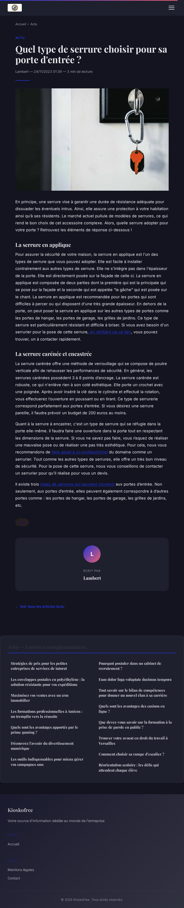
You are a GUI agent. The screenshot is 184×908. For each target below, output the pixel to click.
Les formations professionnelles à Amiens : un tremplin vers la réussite (46, 714)
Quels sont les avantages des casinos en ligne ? (132, 708)
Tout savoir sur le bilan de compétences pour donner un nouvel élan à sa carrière (133, 693)
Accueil (20, 24)
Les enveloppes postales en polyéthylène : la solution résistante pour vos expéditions (48, 682)
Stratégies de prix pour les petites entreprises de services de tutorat (39, 666)
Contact (14, 878)
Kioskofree (20, 809)
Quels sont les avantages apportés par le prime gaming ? (44, 730)
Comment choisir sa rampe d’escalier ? (131, 754)
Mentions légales (21, 870)
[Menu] (171, 8)
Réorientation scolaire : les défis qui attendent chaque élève (129, 767)
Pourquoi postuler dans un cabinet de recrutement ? (130, 666)
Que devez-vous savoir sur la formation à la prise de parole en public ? (135, 725)
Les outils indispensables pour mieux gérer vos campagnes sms (47, 762)
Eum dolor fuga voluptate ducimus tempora (135, 679)
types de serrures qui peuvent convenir (77, 484)
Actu (33, 24)
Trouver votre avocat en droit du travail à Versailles (133, 740)
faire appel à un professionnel (80, 452)
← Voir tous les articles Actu (39, 606)
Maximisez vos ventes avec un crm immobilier (40, 698)
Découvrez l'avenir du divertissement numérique (42, 746)
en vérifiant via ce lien (110, 331)
